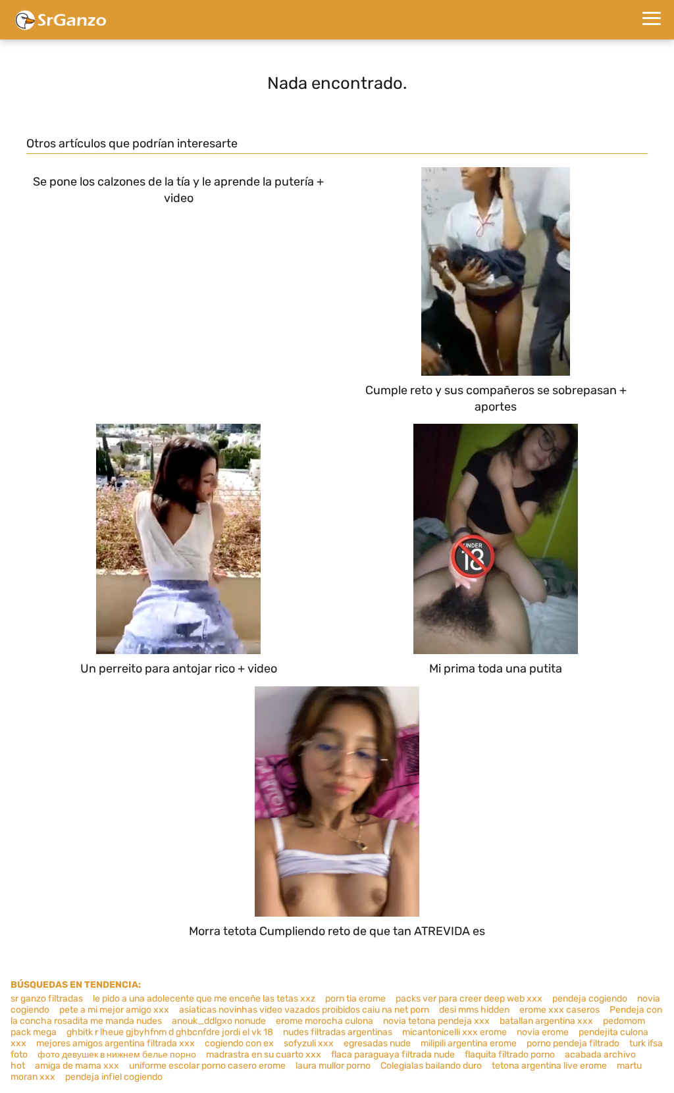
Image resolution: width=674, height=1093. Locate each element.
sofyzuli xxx (309, 1043)
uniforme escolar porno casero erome (207, 1065)
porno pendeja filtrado (573, 1043)
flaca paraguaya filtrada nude (393, 1054)
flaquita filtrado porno (510, 1054)
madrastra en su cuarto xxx (263, 1054)
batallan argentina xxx (546, 1021)
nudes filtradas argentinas (337, 1032)
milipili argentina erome (469, 1043)
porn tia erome (355, 998)
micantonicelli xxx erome (454, 1032)
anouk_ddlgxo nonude (219, 1021)
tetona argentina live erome (549, 1065)
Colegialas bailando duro (431, 1065)
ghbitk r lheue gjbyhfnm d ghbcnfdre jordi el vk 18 (169, 1032)
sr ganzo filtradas (47, 998)
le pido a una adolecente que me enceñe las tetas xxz (204, 998)
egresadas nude (377, 1043)
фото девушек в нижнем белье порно (117, 1054)
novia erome (543, 1032)
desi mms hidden (474, 1009)
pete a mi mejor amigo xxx (114, 1009)
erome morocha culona (324, 1021)
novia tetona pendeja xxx (436, 1021)
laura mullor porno (333, 1065)
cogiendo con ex (239, 1043)
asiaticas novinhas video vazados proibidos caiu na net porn (304, 1009)
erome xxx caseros (559, 1009)
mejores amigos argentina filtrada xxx (115, 1043)
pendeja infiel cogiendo (114, 1076)
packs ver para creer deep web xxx (469, 998)
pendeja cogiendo (589, 998)
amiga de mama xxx (77, 1065)
